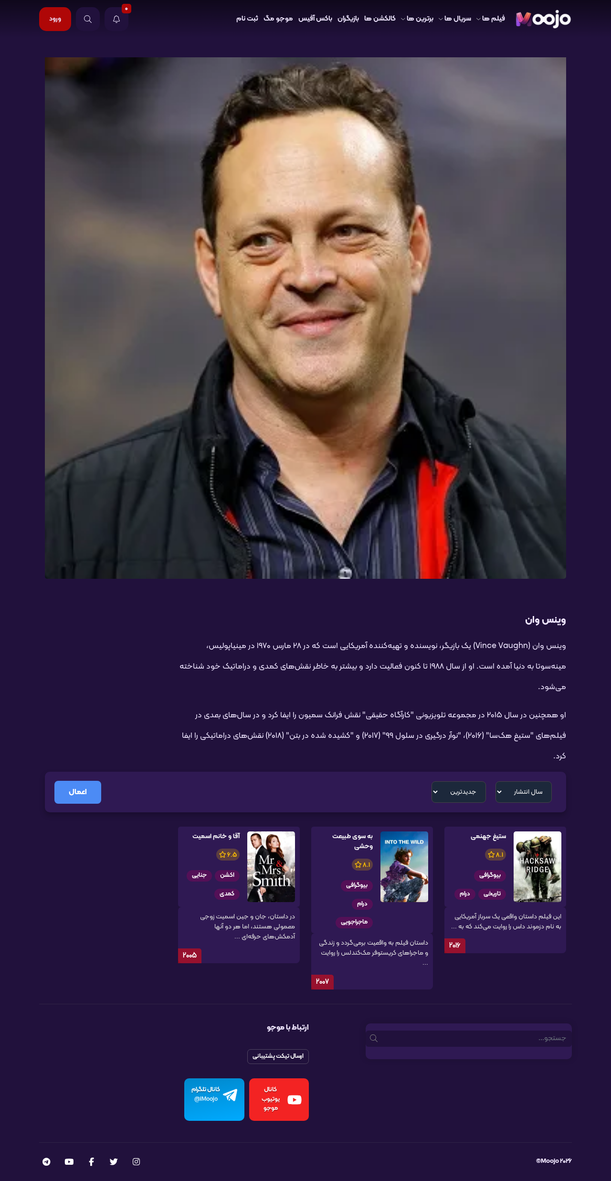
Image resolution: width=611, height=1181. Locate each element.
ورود (55, 19)
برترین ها (420, 18)
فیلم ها (493, 18)
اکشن (227, 875)
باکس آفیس (315, 18)
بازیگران (348, 18)
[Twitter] (114, 1163)
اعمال (78, 792)
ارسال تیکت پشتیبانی (278, 1056)
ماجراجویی (354, 922)
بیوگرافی (490, 875)
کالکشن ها (380, 18)
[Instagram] (136, 1163)
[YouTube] (69, 1163)
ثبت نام (247, 18)
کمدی (227, 894)
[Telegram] (46, 1163)
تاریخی (492, 894)
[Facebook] (91, 1163)
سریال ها (457, 18)
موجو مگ (278, 18)
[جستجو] (88, 19)
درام (465, 894)
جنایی (199, 875)
